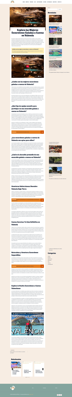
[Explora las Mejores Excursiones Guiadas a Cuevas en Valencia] (55, 18)
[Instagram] (61, 395)
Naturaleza (49, 1)
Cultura (44, 1)
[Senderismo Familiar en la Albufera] (55, 160)
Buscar (49, 7)
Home (24, 1)
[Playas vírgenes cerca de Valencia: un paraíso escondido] (55, 30)
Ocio (35, 1)
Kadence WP (31, 394)
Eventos (27, 1)
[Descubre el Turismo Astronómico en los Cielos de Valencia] (55, 64)
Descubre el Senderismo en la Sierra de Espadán (39, 371)
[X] (59, 395)
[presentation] (16, 365)
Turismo (31, 1)
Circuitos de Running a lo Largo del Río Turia (27, 371)
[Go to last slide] (12, 369)
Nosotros (55, 1)
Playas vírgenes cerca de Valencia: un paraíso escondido (17, 351)
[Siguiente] (43, 369)
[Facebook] (57, 395)
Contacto (59, 1)
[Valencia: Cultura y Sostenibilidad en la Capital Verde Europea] (55, 52)
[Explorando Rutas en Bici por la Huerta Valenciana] (55, 170)
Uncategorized (50, 264)
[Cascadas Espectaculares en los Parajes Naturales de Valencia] (55, 41)
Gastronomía (39, 1)
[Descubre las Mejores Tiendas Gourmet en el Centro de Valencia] (55, 149)
